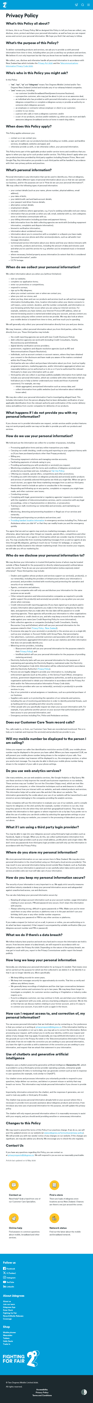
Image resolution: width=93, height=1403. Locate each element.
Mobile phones (9, 1332)
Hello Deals (8, 1341)
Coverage (7, 1319)
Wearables (7, 1335)
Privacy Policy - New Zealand (44, 628)
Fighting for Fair (10, 1313)
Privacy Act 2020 (45, 63)
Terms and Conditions (42, 1395)
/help (26, 1226)
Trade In (6, 1344)
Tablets (6, 1338)
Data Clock (8, 1310)
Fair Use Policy (58, 471)
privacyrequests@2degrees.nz (48, 1027)
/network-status (66, 1226)
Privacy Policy (26, 651)
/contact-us (26, 1193)
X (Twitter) (11, 1273)
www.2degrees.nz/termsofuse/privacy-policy (63, 1133)
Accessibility (42, 1390)
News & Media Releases (13, 1316)
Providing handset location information (27, 520)
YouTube (10, 1282)
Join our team (9, 1304)
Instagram (11, 1278)
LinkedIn (10, 1287)
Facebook (11, 1269)
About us (7, 1301)
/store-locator (66, 1193)
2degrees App (9, 1307)
